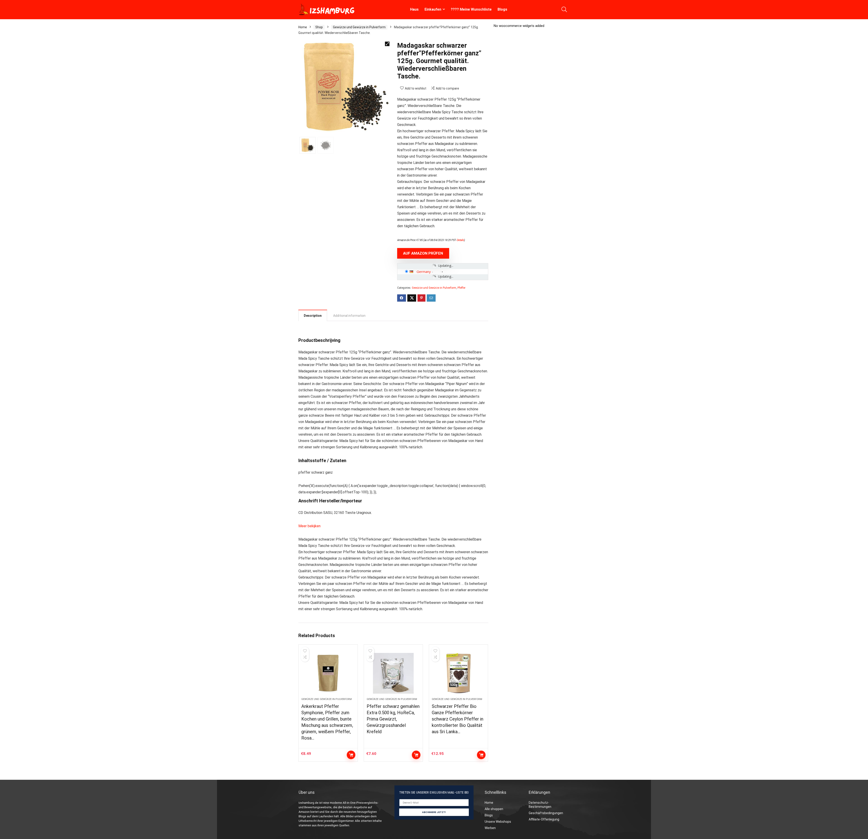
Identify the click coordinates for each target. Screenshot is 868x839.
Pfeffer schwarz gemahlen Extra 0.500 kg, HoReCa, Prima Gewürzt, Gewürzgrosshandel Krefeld (393, 719)
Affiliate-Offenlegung (544, 819)
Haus (414, 9)
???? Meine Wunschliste (471, 9)
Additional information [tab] (349, 315)
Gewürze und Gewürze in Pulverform (359, 27)
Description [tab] (313, 315)
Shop (319, 27)
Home (302, 27)
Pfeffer (461, 287)
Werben (490, 828)
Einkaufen (433, 9)
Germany (424, 271)
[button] (387, 44)
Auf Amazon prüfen (423, 253)
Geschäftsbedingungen (546, 813)
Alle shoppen (494, 809)
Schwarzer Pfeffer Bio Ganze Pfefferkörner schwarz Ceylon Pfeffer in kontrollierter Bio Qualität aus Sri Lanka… (457, 719)
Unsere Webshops (498, 821)
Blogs (502, 9)
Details (460, 240)
